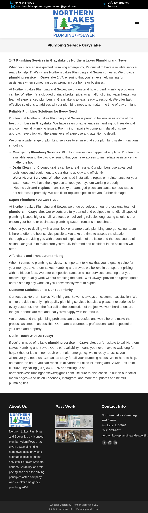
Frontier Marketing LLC (85, 504)
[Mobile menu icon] (137, 24)
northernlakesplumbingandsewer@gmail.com (46, 6)
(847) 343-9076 (24, 2)
